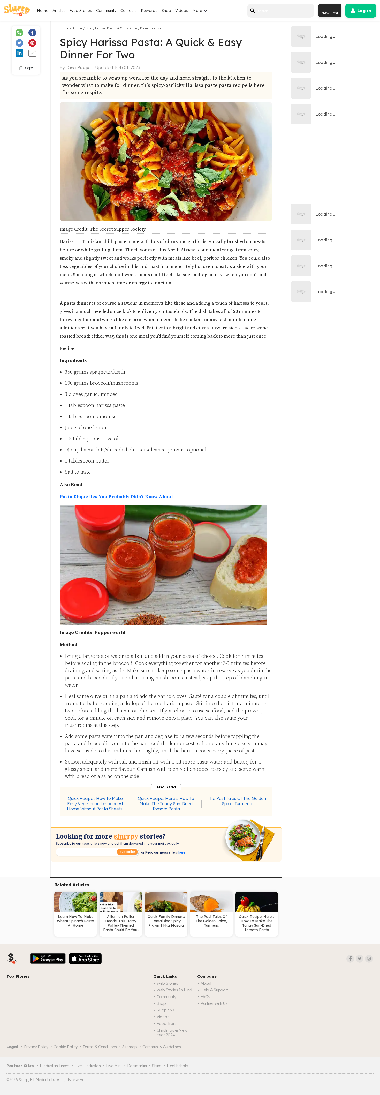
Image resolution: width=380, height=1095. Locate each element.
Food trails (167, 1023)
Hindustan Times (54, 1065)
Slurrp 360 (165, 1010)
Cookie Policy (65, 1046)
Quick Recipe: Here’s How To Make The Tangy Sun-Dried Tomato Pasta (166, 803)
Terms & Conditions (100, 1046)
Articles (59, 10)
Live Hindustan (88, 1065)
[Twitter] (359, 959)
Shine (156, 1065)
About (206, 983)
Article (77, 28)
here (181, 852)
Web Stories (81, 10)
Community (106, 10)
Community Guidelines (161, 1046)
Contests (128, 10)
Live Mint (113, 1065)
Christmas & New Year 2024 (172, 1032)
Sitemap (129, 1046)
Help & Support (214, 989)
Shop (166, 10)
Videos (181, 10)
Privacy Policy (36, 1046)
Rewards (149, 10)
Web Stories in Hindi (175, 989)
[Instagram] (369, 959)
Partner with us (214, 1003)
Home (42, 10)
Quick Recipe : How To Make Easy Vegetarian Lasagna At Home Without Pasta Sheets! (95, 803)
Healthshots (177, 1065)
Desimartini (137, 1065)
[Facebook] (350, 959)
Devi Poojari (79, 67)
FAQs (205, 996)
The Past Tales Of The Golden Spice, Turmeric (237, 801)
